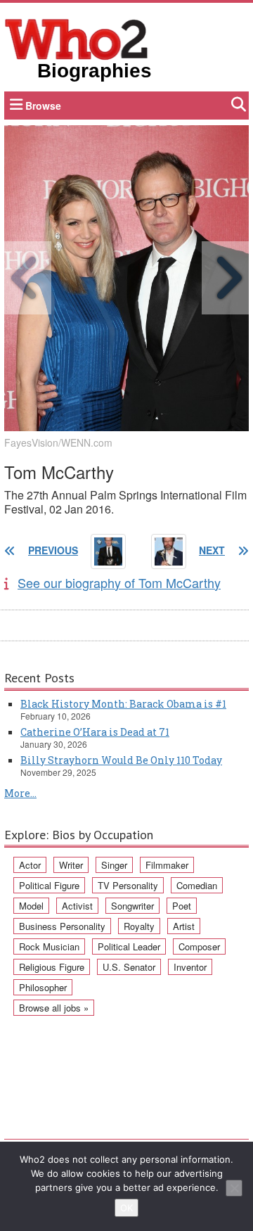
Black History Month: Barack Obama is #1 (123, 703)
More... (20, 793)
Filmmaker (166, 865)
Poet (181, 905)
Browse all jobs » (54, 1007)
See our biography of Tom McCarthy (119, 582)
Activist (77, 905)
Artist (184, 926)
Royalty (139, 926)
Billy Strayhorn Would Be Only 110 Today (121, 760)
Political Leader (129, 946)
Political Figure (49, 885)
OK (126, 1207)
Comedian (196, 885)
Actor (30, 865)
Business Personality (62, 926)
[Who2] (76, 38)
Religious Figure (51, 967)
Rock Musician (49, 946)
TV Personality (128, 885)
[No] (234, 1188)
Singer (114, 865)
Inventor (190, 967)
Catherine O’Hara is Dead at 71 (94, 732)
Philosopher (43, 987)
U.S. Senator (129, 967)
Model (31, 905)
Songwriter (132, 905)
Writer (71, 865)
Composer (199, 946)
